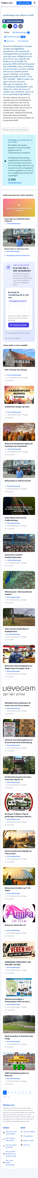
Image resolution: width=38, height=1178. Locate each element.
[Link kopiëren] (20, 26)
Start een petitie (24, 3)
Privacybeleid (23, 41)
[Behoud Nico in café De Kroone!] (19, 243)
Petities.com (7, 3)
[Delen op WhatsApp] (4, 26)
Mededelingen (22, 32)
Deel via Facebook (14, 21)
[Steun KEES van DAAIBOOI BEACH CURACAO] (19, 212)
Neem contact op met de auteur (16, 130)
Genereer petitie (20, 325)
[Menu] (34, 3)
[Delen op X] (10, 26)
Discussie (10, 41)
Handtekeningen (15, 36)
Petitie (6, 32)
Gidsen (6, 1127)
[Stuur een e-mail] (15, 26)
